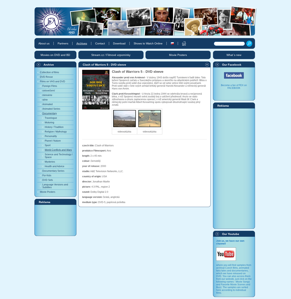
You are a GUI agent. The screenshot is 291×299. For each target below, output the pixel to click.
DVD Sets (47, 180)
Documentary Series (53, 171)
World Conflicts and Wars (58, 150)
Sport (47, 145)
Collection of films (49, 72)
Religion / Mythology (56, 131)
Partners (63, 43)
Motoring (49, 122)
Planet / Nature (53, 140)
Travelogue (51, 118)
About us (43, 43)
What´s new (233, 55)
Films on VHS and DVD (52, 81)
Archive (49, 64)
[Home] (182, 43)
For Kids (46, 175)
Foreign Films (49, 86)
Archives (81, 43)
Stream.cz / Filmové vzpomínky (110, 55)
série (45, 99)
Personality (51, 136)
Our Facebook (231, 64)
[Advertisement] (55, 220)
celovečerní (48, 90)
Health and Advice (54, 166)
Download (119, 43)
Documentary (49, 113)
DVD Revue (46, 77)
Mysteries (50, 161)
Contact (100, 43)
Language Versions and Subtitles (55, 186)
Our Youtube (230, 234)
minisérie (47, 95)
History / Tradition (54, 127)
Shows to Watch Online (148, 43)
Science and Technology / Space (58, 156)
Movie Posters (47, 192)
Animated (47, 104)
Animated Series (51, 108)
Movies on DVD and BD (55, 55)
